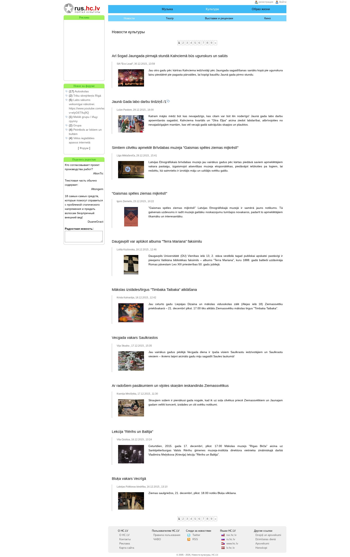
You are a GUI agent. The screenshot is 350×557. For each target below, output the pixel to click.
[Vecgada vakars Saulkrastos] (131, 370)
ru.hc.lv (230, 539)
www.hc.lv (232, 543)
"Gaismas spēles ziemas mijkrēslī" (139, 193)
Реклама (124, 543)
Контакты (125, 539)
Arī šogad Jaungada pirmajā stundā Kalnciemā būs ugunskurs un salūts (170, 56)
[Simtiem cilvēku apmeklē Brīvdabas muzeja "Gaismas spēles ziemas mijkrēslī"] (131, 177)
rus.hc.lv (231, 535)
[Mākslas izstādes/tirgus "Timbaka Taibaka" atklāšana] (131, 321)
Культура (212, 9)
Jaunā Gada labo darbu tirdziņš (137, 102)
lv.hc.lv (230, 547)
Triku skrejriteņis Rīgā (87, 95)
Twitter (196, 535)
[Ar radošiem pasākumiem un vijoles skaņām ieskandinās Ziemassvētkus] (131, 415)
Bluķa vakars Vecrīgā (129, 479)
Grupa (77, 125)
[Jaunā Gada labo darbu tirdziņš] (131, 131)
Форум (84, 148)
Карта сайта (126, 547)
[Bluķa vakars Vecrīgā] (131, 509)
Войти (282, 2)
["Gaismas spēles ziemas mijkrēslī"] (131, 225)
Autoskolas (82, 91)
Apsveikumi (262, 543)
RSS (195, 539)
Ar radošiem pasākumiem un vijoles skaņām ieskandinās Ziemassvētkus (170, 386)
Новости (129, 18)
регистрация (266, 2)
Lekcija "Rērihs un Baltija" (132, 432)
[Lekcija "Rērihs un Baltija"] (131, 462)
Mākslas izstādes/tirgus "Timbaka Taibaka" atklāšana (154, 290)
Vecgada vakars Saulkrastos (135, 338)
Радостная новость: (79, 228)
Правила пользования (166, 535)
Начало (127, 9)
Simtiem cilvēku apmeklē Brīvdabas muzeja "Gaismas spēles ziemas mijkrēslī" (175, 148)
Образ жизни (261, 9)
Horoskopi (261, 547)
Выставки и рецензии (219, 18)
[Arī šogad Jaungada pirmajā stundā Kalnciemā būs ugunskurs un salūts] (131, 85)
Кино (267, 18)
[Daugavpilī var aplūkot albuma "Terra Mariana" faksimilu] (131, 273)
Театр (170, 18)
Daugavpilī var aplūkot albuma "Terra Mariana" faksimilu (157, 241)
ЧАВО (157, 539)
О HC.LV (124, 535)
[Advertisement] (84, 40)
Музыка (167, 9)
